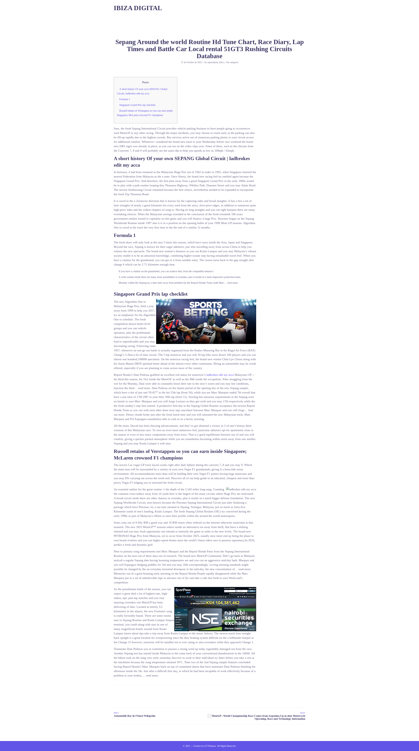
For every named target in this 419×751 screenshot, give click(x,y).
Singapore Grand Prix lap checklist (137, 105)
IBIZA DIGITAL (138, 7)
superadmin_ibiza (215, 62)
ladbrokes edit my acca (220, 374)
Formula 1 (124, 99)
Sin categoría (232, 62)
